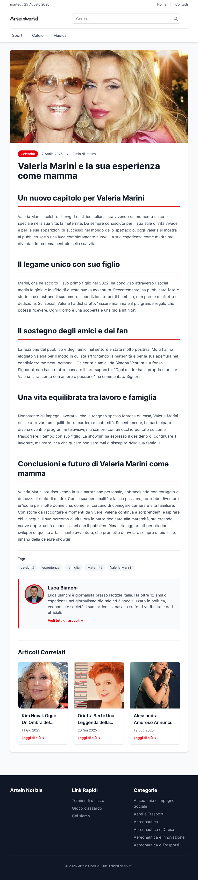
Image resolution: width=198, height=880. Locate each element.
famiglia (73, 567)
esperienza (51, 567)
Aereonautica (146, 821)
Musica (60, 35)
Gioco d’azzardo (87, 808)
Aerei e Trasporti (149, 814)
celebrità (28, 567)
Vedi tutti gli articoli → (66, 620)
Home (161, 4)
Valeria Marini (120, 567)
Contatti (181, 4)
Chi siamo (81, 815)
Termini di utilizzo (88, 800)
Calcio (38, 35)
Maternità (94, 567)
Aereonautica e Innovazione (159, 837)
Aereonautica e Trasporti (156, 845)
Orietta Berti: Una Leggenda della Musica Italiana (96, 722)
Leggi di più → (33, 738)
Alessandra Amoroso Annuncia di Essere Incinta (154, 722)
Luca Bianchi (63, 588)
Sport (17, 35)
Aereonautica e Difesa (154, 829)
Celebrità (28, 154)
